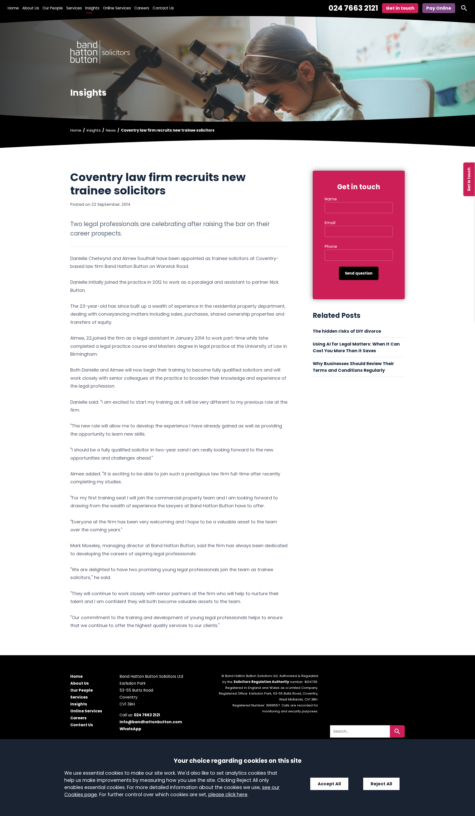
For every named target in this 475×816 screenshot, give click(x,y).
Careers (141, 8)
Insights (92, 8)
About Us (30, 8)
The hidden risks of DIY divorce (347, 331)
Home (13, 8)
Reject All (381, 784)
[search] (464, 8)
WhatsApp (130, 729)
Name (331, 199)
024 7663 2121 (353, 8)
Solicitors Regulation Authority (261, 681)
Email (330, 223)
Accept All (329, 784)
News (111, 130)
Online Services (117, 8)
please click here (227, 794)
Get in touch (469, 179)
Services (74, 8)
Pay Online (438, 8)
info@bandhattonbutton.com (150, 722)
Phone (331, 246)
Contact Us (163, 8)
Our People (53, 8)
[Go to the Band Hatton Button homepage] (237, 52)
